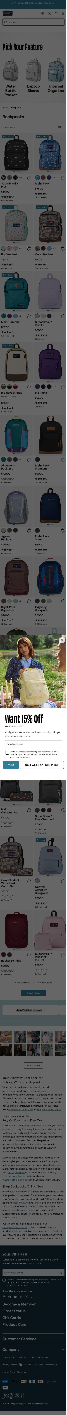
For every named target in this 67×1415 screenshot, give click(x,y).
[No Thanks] (60, 641)
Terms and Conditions (20, 756)
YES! (10, 763)
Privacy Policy (46, 753)
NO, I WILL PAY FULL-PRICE (40, 763)
